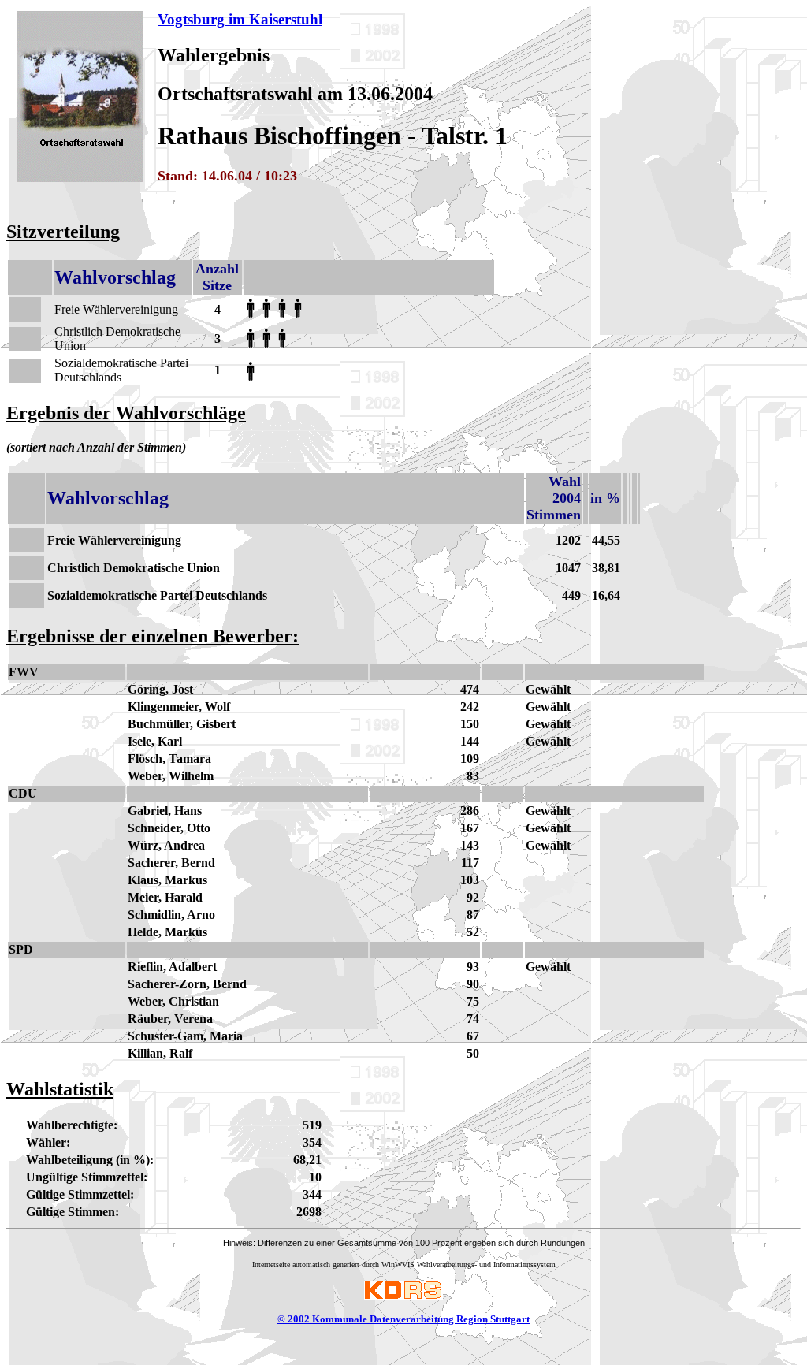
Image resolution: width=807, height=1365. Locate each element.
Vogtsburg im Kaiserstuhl (240, 19)
